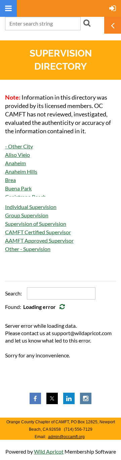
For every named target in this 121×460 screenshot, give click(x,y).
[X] (52, 398)
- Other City (19, 146)
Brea (10, 180)
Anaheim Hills (21, 171)
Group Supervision (26, 215)
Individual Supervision (30, 207)
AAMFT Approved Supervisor (39, 240)
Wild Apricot (49, 451)
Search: (13, 293)
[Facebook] (35, 398)
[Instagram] (85, 398)
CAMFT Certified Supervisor (38, 232)
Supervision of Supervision (35, 223)
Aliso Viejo (17, 154)
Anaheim (15, 163)
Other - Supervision (27, 249)
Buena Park (18, 188)
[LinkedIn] (69, 398)
